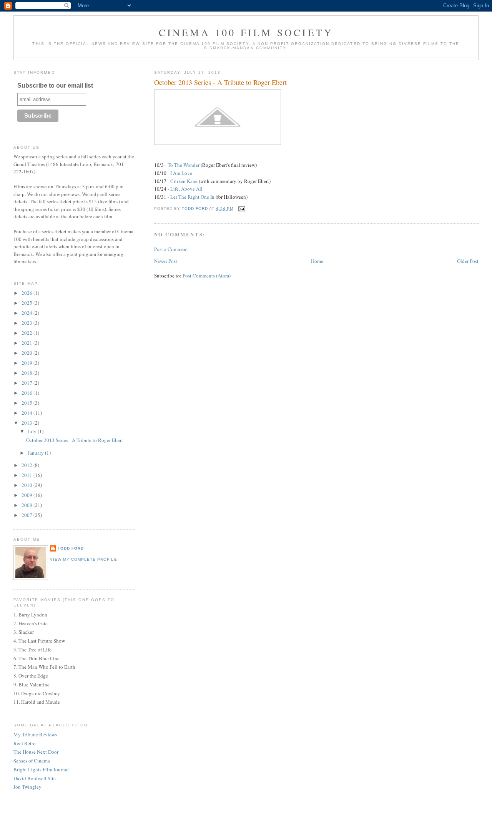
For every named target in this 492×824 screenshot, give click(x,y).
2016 (27, 392)
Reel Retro (24, 743)
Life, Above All (186, 188)
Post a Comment (171, 249)
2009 (27, 495)
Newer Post (165, 261)
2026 (27, 292)
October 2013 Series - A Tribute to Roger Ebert (74, 440)
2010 (27, 485)
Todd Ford (71, 548)
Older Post (468, 261)
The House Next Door (35, 751)
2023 (27, 322)
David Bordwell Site (34, 778)
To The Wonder (183, 164)
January (36, 452)
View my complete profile (83, 559)
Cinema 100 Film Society (246, 32)
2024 (27, 312)
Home (317, 261)
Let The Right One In (192, 196)
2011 (27, 475)
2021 (27, 342)
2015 (27, 402)
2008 (27, 505)
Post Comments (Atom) (207, 275)
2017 (27, 382)
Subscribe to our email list (55, 85)
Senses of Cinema (31, 760)
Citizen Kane (184, 181)
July (33, 431)
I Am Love (181, 172)
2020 (27, 352)
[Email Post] (241, 208)
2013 (27, 422)
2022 (27, 332)
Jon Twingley (27, 786)
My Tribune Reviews (35, 734)
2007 (27, 515)
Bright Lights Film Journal (41, 769)
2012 (27, 465)
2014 (27, 412)
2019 (27, 362)
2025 (27, 302)
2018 (27, 372)
